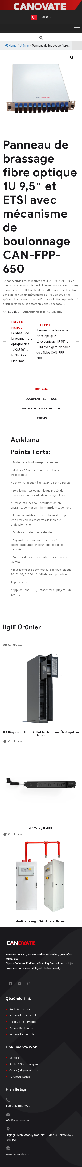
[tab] (41, 389)
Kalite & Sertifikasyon (23, 1064)
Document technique (41, 398)
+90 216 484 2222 (18, 1106)
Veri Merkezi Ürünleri (23, 1034)
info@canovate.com (18, 1120)
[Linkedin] (10, 983)
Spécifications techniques (41, 408)
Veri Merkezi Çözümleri (24, 1015)
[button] (41, 37)
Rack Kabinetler (19, 1009)
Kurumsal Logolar (20, 1076)
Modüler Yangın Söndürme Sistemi (40, 921)
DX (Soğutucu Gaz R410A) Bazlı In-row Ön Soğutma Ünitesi (41, 733)
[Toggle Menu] (77, 27)
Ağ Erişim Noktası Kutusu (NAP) (43, 311)
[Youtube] (19, 983)
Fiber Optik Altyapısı (22, 1022)
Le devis (41, 418)
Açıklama (41, 389)
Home (13, 45)
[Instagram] (28, 983)
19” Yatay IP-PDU (41, 828)
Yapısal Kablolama (21, 1028)
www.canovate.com (18, 1154)
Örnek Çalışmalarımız (23, 1070)
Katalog (14, 1058)
